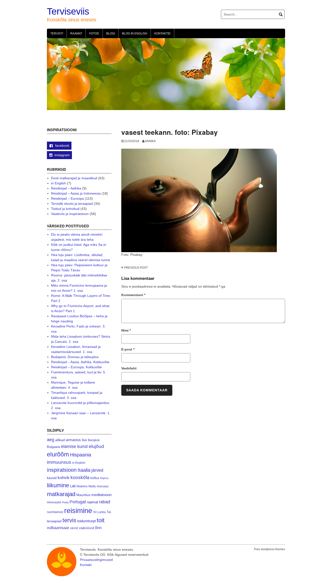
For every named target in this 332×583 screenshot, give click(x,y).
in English (58, 183)
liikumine (58, 485)
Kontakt (86, 565)
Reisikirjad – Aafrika (66, 188)
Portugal (78, 501)
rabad (104, 501)
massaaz (103, 486)
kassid (52, 478)
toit (101, 520)
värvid (74, 528)
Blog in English (134, 33)
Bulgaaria (53, 447)
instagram (62, 155)
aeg (50, 439)
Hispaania (80, 454)
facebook (61, 145)
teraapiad (54, 521)
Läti (73, 486)
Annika (150, 141)
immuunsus (59, 462)
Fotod (94, 33)
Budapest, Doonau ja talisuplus (75, 357)
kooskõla (79, 477)
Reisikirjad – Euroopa (67, 198)
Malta (92, 486)
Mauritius (83, 495)
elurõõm (58, 454)
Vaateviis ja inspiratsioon (70, 214)
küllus (94, 478)
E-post (127, 349)
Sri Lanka (99, 512)
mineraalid (54, 502)
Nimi (126, 330)
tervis (69, 520)
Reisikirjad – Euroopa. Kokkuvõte (76, 367)
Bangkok (94, 440)
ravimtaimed (55, 512)
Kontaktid (162, 33)
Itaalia (84, 470)
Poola (65, 502)
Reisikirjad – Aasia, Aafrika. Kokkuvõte (80, 362)
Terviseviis (68, 11)
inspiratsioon (62, 470)
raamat (92, 502)
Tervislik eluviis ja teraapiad (72, 204)
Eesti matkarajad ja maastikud (74, 178)
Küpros (104, 478)
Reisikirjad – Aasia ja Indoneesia (76, 193)
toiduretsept (86, 521)
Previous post (136, 267)
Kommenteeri (133, 295)
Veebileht (129, 368)
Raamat (76, 33)
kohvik (64, 477)
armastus (73, 440)
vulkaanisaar (58, 527)
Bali (84, 440)
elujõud (96, 446)
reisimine (78, 510)
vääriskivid (86, 528)
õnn (98, 527)
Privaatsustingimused (96, 560)
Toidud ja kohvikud (65, 209)
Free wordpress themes (269, 549)
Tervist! (56, 33)
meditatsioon (101, 495)
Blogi (110, 33)
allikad (60, 440)
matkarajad (61, 494)
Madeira (82, 486)
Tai (109, 512)
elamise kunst (74, 446)
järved (97, 470)
